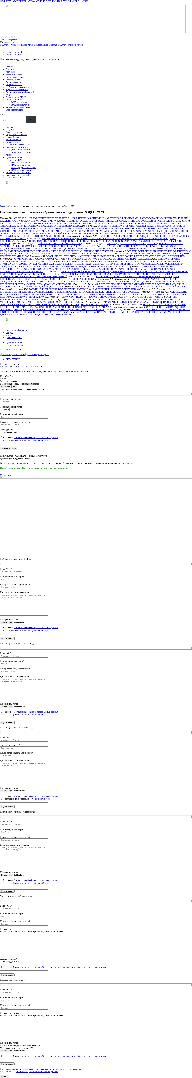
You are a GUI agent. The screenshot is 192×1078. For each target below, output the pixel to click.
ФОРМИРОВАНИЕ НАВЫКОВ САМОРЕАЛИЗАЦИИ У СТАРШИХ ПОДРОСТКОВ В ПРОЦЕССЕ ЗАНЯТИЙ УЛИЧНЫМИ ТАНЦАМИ (81, 259)
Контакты (10, 72)
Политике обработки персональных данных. (37, 1071)
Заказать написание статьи (18, 107)
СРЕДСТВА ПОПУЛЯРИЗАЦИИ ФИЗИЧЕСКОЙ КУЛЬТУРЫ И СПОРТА (41, 223)
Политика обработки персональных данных (21, 366)
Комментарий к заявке (11, 1013)
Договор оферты (14, 337)
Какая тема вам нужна (10, 399)
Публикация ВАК (14, 54)
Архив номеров (13, 82)
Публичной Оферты (40, 440)
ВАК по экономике (20, 102)
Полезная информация (16, 330)
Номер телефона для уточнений (15, 422)
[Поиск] (31, 119)
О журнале (11, 69)
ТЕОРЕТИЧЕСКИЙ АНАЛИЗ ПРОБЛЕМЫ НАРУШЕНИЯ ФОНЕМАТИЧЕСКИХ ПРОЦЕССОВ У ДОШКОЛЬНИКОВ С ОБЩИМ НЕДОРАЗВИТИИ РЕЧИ (93, 305)
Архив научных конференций (20, 92)
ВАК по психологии (21, 170)
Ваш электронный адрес (11, 414)
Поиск (3, 114)
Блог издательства (14, 110)
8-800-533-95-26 (7, 37)
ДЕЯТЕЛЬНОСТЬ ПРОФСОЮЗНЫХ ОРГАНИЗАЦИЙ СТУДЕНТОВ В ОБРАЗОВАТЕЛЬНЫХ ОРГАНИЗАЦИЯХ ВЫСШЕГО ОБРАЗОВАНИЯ (93, 308)
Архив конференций (21, 152)
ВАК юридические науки (23, 167)
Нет (14, 387)
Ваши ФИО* (6, 569)
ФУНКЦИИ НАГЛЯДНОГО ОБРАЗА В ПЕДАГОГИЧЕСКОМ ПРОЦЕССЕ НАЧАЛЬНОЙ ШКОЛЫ (137, 286)
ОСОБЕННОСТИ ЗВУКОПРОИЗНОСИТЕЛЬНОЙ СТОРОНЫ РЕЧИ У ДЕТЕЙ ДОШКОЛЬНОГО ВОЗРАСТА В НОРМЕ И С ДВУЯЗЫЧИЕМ (115, 256)
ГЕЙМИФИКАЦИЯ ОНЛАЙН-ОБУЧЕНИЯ (59, 243)
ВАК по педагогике (20, 105)
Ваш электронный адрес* (12, 576)
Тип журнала (6, 430)
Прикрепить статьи (9, 619)
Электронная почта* (10, 745)
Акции (9, 94)
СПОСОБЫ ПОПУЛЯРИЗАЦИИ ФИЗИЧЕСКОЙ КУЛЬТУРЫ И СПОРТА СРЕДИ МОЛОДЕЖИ (61, 233)
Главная (9, 67)
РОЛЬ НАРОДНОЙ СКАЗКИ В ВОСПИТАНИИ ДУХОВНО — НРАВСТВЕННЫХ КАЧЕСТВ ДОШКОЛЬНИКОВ (85, 289)
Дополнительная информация (14, 592)
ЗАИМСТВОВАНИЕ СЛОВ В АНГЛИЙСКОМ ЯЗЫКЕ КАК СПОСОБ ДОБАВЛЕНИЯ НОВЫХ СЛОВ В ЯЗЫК (125, 221)
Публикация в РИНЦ (16, 52)
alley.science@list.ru (9, 39)
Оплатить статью (14, 84)
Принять (4, 1076)
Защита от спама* (8, 959)
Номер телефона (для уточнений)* (16, 753)
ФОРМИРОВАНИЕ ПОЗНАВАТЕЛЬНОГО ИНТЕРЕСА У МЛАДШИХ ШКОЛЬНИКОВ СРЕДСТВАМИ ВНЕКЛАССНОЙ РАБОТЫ (92, 249)
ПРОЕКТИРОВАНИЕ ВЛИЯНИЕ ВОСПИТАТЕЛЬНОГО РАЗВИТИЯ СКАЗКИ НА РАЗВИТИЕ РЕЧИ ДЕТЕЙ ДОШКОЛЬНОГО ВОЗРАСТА (69, 292)
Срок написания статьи (11, 407)
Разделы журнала (14, 74)
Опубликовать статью (16, 77)
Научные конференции (17, 89)
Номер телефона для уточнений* (16, 584)
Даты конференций (20, 150)
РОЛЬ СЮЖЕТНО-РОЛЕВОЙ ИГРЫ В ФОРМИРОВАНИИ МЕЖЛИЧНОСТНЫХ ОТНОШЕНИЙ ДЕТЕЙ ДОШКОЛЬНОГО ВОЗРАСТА (94, 293)
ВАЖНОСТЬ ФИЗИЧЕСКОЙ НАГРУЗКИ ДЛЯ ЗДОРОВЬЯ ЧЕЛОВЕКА (77, 266)
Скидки (9, 332)
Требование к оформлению (19, 87)
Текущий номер (13, 79)
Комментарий (6, 929)
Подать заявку (7, 475)
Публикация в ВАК (15, 345)
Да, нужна (5, 387)
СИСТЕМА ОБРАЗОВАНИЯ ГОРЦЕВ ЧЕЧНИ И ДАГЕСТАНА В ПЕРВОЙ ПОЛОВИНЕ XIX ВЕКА (49, 264)
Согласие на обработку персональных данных (36, 437)
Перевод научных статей (17, 175)
